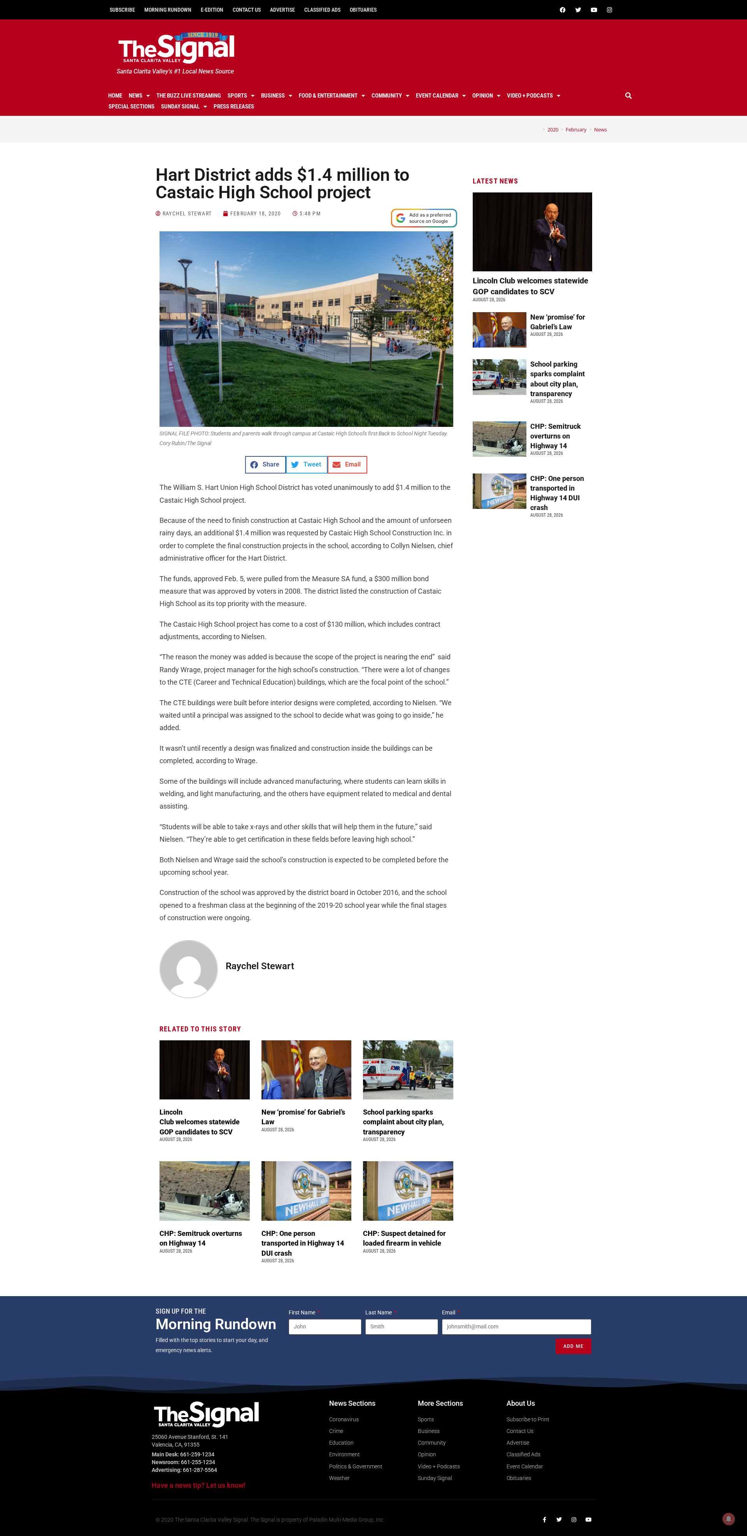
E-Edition (212, 10)
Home (115, 95)
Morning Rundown (167, 10)
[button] (628, 95)
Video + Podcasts (530, 95)
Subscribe (122, 10)
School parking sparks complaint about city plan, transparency (403, 1122)
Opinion (482, 95)
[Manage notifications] (728, 1519)
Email (449, 1312)
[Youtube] (594, 10)
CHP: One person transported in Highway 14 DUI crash (302, 1243)
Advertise (282, 10)
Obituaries (363, 10)
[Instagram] (609, 10)
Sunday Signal (180, 106)
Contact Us (247, 10)
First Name (302, 1312)
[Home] (538, 129)
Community (387, 95)
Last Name (379, 1312)
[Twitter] (578, 10)
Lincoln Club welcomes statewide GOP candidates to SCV (200, 1122)
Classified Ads (322, 10)
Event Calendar (437, 95)
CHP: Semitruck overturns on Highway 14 (555, 436)
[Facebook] (562, 10)
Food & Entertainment (328, 95)
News (135, 95)
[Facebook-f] (544, 1519)
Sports (237, 95)
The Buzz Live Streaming (188, 95)
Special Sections (131, 106)
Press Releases (234, 106)
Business (273, 95)
